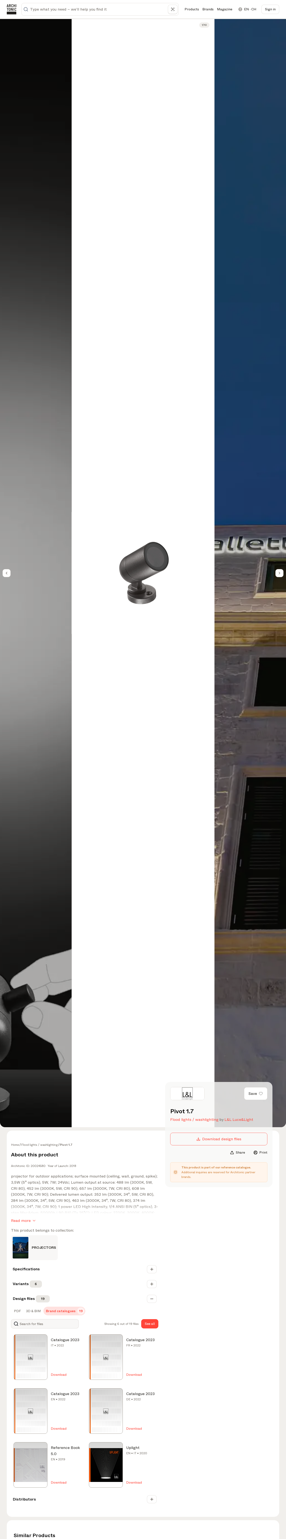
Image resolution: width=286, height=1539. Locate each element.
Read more (21, 1220)
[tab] (17, 1311)
